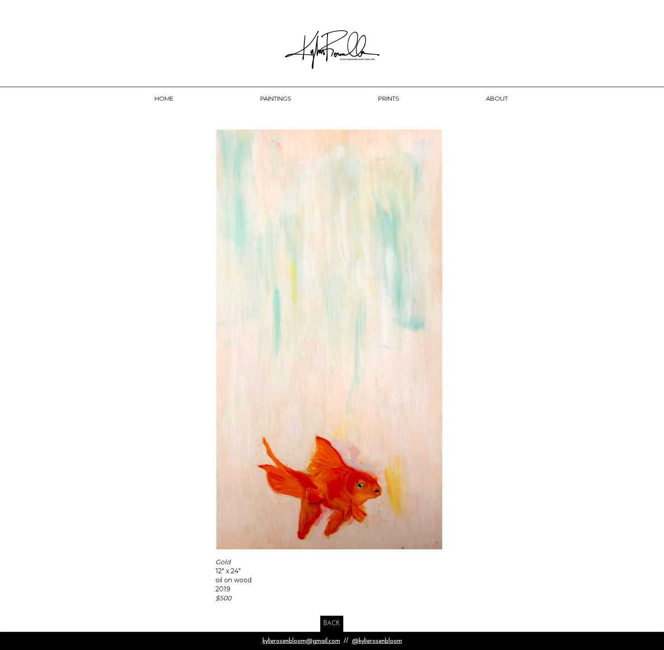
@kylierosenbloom (377, 641)
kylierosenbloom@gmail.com (301, 641)
